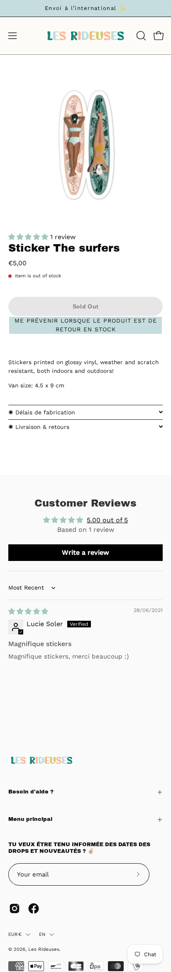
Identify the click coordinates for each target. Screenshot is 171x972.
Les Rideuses (43, 949)
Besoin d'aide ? (31, 792)
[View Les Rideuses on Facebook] (33, 908)
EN (42, 934)
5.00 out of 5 (107, 520)
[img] (28, 611)
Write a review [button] (85, 552)
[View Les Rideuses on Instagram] (14, 908)
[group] (85, 8)
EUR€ (15, 934)
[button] (140, 36)
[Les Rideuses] (85, 35)
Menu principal (30, 819)
